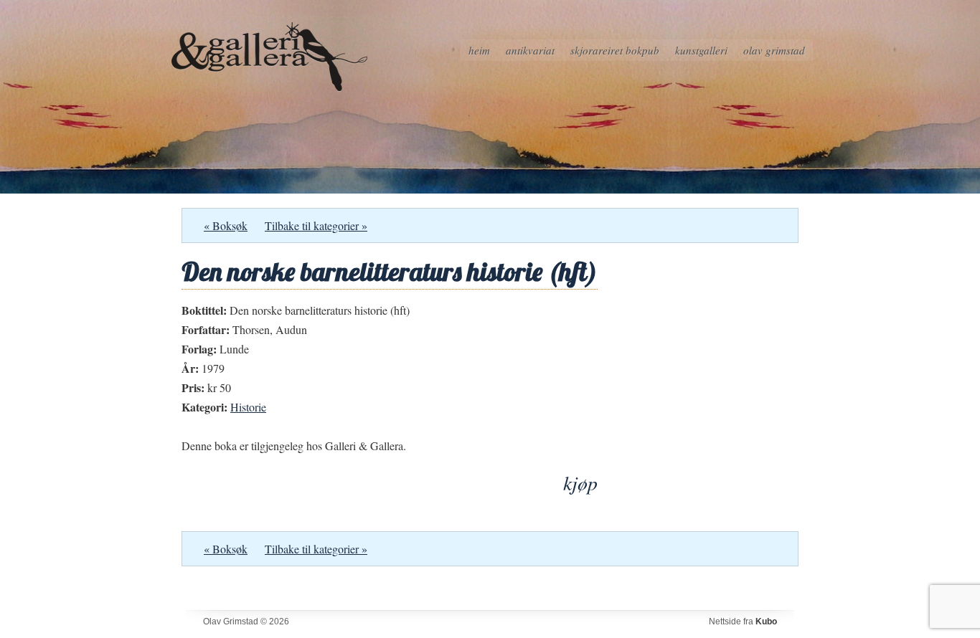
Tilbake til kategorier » (316, 225)
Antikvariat (530, 50)
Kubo (766, 621)
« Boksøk (226, 225)
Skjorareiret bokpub (614, 50)
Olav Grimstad (774, 50)
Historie (248, 406)
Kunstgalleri (701, 50)
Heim (479, 50)
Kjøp (580, 482)
